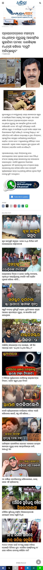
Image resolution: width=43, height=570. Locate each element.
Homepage (5, 26)
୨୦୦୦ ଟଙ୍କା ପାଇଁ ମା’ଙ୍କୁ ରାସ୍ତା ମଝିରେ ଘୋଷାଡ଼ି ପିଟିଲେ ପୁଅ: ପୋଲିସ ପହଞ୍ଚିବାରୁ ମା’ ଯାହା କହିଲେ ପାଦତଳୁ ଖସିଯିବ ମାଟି (20, 547)
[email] (15, 568)
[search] (40, 3)
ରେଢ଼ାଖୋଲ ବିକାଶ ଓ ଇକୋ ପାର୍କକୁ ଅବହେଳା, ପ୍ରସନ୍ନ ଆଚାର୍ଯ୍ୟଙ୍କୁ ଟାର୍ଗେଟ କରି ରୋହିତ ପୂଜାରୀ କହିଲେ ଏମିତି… (20, 277)
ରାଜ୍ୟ (11, 26)
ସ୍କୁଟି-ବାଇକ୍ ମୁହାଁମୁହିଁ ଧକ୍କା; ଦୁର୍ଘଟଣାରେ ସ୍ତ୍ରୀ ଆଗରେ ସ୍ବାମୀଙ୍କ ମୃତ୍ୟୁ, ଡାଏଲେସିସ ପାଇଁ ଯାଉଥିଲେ (20, 312)
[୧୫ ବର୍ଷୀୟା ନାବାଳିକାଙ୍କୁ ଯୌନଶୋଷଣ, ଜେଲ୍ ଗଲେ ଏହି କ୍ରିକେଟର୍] (21, 465)
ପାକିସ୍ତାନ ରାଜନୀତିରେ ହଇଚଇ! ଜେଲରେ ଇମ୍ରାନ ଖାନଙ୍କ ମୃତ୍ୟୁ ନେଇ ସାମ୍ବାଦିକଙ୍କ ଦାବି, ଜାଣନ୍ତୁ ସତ (21, 446)
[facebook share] (3, 206)
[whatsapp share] (23, 206)
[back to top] (38, 561)
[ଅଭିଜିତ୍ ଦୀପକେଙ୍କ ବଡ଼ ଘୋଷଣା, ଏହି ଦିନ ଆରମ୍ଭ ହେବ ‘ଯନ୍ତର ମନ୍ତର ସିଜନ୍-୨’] (21, 331)
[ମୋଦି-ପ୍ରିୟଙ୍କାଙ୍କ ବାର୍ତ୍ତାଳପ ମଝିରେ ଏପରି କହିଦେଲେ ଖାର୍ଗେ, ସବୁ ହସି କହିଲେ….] (21, 396)
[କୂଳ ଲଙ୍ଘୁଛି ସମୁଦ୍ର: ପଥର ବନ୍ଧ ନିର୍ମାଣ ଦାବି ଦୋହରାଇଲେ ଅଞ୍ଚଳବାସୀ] (21, 227)
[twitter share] (7, 205)
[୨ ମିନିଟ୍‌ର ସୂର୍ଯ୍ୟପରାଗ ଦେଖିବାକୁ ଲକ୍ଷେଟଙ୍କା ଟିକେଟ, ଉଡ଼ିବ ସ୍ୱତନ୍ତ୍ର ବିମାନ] (21, 364)
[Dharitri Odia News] (21, 3)
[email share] (11, 206)
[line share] (26, 206)
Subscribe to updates (21, 197)
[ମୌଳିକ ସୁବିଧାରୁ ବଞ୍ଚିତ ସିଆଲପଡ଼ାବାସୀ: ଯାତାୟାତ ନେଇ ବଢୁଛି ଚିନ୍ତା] (21, 498)
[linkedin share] (19, 206)
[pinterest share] (15, 206)
